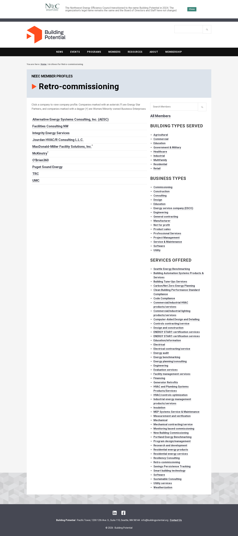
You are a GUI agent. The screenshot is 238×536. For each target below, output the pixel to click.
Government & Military (167, 147)
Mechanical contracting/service (173, 424)
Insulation (159, 407)
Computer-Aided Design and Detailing (176, 319)
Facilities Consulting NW (50, 126)
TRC (35, 174)
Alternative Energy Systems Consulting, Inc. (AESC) (70, 119)
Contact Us (176, 520)
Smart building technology (169, 470)
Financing (159, 378)
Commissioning (162, 187)
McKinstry (39, 153)
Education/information (167, 340)
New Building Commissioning (171, 432)
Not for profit (161, 225)
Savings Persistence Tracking (172, 466)
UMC (36, 180)
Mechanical (160, 420)
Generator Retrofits (165, 382)
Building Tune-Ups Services (170, 281)
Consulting (160, 195)
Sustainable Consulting (167, 479)
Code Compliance (164, 298)
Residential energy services (170, 453)
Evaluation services (165, 369)
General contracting (165, 216)
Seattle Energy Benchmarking (171, 269)
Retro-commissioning (166, 462)
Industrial (159, 155)
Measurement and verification (172, 416)
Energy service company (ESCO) (173, 208)
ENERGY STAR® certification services (176, 332)
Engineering (160, 212)
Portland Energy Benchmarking (172, 437)
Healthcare (160, 151)
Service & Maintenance (167, 241)
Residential (160, 164)
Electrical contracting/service (171, 348)
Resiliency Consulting (166, 458)
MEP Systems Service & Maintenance (176, 411)
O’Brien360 (40, 160)
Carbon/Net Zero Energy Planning (174, 285)
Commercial (160, 139)
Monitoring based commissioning (173, 428)
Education (159, 143)
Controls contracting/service (171, 323)
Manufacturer (161, 220)
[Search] (207, 29)
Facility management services (171, 374)
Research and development (170, 445)
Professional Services (167, 233)
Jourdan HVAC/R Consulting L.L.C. (58, 140)
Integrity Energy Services (51, 133)
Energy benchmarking (166, 357)
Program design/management (172, 441)
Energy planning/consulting (170, 361)
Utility (156, 250)
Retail (156, 168)
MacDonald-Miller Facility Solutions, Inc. (62, 147)
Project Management (166, 237)
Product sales (162, 229)
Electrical (159, 344)
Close (192, 9)
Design (157, 199)
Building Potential (73, 34)
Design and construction (168, 327)
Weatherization (162, 487)
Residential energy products (170, 449)
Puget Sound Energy (47, 167)
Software (159, 246)
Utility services (162, 483)
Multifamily (160, 160)
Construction (161, 191)
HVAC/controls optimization (170, 395)
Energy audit (161, 353)
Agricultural (160, 134)
